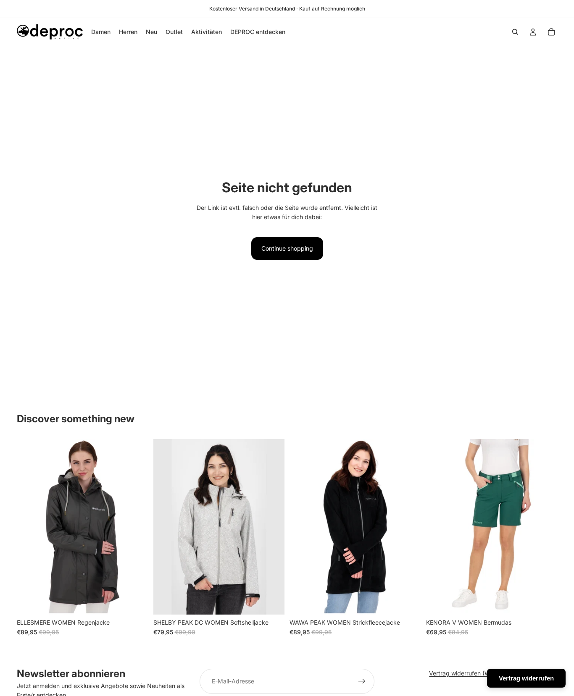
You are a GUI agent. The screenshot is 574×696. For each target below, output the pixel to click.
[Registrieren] (362, 681)
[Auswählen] (135, 601)
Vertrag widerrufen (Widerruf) (470, 673)
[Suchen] (515, 32)
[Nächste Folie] (135, 527)
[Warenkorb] (551, 32)
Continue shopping (287, 248)
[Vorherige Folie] (29, 527)
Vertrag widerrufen (526, 678)
